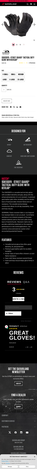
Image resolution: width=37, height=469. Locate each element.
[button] (3, 24)
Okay (27, 466)
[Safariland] (9, 4)
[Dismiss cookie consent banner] (34, 456)
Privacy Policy (5, 461)
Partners (5, 426)
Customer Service (8, 421)
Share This (5, 107)
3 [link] (26, 63)
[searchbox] (18, 307)
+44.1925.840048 (18, 449)
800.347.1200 (18, 442)
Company (5, 415)
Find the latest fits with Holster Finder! (18, 1)
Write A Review (18, 299)
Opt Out (8, 463)
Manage (10, 466)
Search (18, 407)
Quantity (4, 85)
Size (3, 70)
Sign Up (18, 383)
